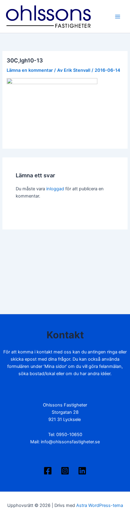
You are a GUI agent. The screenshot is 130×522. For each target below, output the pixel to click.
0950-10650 (69, 434)
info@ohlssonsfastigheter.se (70, 441)
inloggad (55, 188)
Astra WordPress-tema (99, 505)
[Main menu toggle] (117, 16)
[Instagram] (65, 471)
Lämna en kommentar (30, 70)
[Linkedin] (82, 471)
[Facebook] (48, 471)
